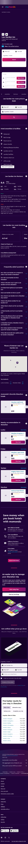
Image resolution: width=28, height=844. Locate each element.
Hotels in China (20, 771)
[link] (18, 442)
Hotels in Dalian (7, 731)
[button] (2, 7)
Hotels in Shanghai (7, 718)
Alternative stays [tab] (16, 707)
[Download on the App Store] (14, 830)
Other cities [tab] (7, 707)
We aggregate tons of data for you (12, 763)
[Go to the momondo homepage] (10, 7)
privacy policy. (4, 686)
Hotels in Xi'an (6, 738)
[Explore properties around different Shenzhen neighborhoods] (26, 424)
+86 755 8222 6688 (7, 44)
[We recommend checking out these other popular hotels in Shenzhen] (26, 395)
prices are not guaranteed (12, 755)
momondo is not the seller (9, 760)
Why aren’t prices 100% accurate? (12, 765)
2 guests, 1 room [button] (7, 55)
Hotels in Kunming (7, 736)
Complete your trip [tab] (18, 711)
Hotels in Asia (12, 771)
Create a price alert (12, 551)
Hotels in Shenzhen (15, 773)
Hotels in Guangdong (4, 773)
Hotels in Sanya (7, 727)
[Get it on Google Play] (5, 830)
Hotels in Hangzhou (8, 734)
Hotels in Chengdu (7, 729)
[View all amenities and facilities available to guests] (26, 129)
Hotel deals (5, 771)
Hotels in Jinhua (7, 740)
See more (23, 430)
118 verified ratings (13, 46)
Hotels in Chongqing (8, 725)
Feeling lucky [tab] (7, 711)
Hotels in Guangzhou (8, 720)
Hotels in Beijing (7, 723)
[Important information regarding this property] (26, 226)
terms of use (20, 685)
